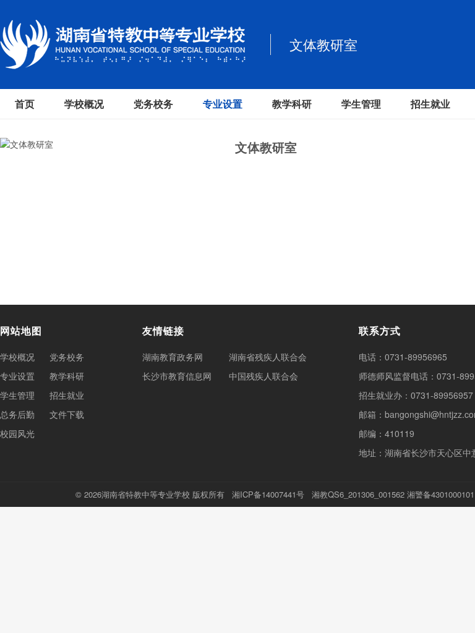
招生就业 (430, 103)
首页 (25, 103)
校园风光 (17, 433)
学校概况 (84, 103)
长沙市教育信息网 (177, 376)
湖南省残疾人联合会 (268, 356)
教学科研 (292, 103)
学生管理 (361, 103)
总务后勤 (17, 414)
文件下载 (66, 414)
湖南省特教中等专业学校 (145, 494)
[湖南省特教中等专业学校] (123, 44)
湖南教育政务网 (172, 356)
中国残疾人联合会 (263, 376)
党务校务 (153, 103)
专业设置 (222, 103)
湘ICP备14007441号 (268, 494)
